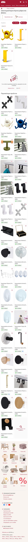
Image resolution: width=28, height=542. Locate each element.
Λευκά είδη (14, 5)
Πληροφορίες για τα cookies (9, 522)
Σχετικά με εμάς (7, 511)
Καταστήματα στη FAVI (8, 512)
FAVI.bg (16, 538)
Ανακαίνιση (14, 463)
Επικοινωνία (6, 497)
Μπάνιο (5, 474)
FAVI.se (7, 538)
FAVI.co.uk (12, 538)
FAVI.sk (7, 536)
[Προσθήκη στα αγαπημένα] (12, 30)
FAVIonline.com (5, 532)
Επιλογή (16, 22)
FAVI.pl (11, 536)
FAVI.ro (15, 536)
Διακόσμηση (8, 5)
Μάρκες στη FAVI (7, 514)
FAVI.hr (23, 536)
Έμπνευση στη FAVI (7, 516)
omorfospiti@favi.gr (9, 495)
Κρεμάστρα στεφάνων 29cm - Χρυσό (9, 390)
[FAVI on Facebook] (4, 504)
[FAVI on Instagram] (6, 504)
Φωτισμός (5, 463)
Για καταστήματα (7, 518)
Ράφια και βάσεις (10, 8)
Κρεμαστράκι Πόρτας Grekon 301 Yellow (10, 65)
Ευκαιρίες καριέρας (7, 499)
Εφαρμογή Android (9, 528)
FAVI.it (3, 538)
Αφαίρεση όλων (11, 88)
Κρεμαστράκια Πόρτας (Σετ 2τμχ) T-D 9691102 (12, 176)
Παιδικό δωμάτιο (5, 486)
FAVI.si (20, 538)
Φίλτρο (24, 22)
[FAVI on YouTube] (9, 504)
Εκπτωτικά (23, 485)
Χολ (14, 485)
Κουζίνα (23, 463)
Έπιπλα (2, 5)
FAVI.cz (4, 536)
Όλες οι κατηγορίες (20, 5)
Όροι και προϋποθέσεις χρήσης (10, 520)
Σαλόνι (14, 474)
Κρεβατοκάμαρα (23, 474)
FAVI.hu (19, 536)
